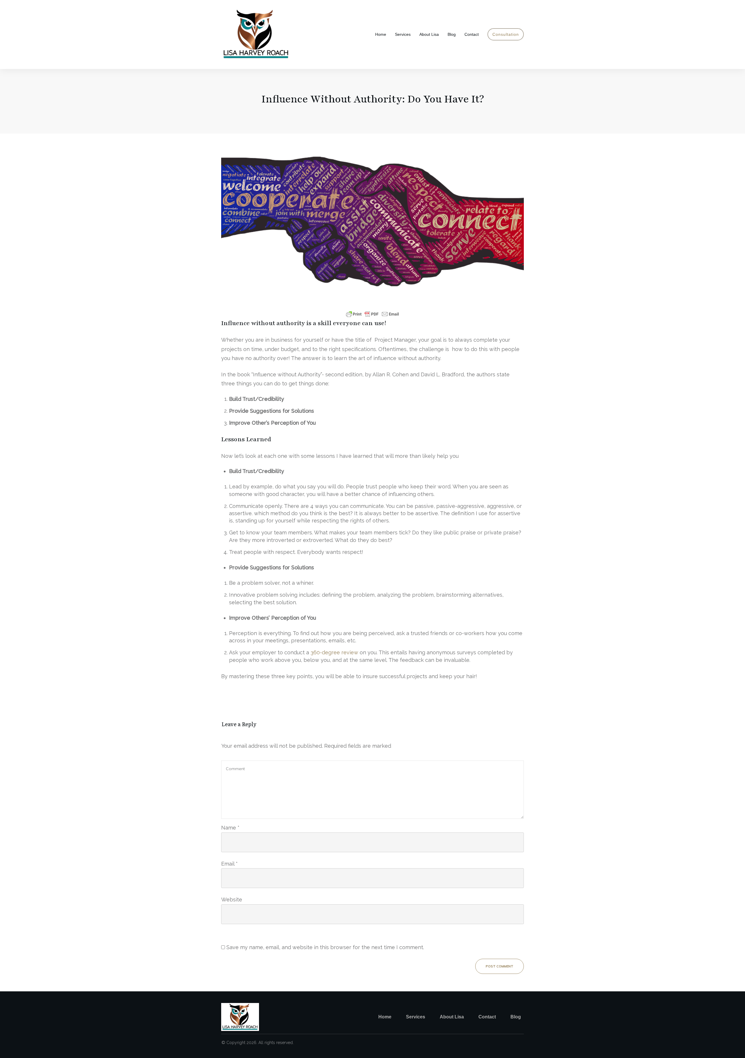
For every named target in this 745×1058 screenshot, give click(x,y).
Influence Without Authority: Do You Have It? (372, 99)
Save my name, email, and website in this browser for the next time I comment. (325, 947)
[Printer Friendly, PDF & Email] (372, 314)
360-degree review (334, 652)
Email (229, 864)
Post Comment (499, 966)
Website (231, 899)
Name (230, 828)
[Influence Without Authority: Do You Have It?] (372, 220)
